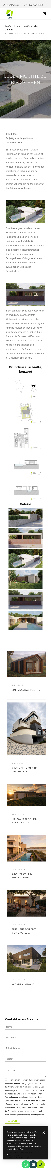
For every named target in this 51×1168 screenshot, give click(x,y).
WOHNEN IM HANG (23, 984)
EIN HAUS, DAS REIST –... (26, 690)
